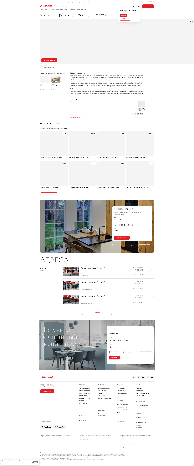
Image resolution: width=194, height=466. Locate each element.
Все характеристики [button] (75, 117)
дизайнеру (77, 1)
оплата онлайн (85, 1)
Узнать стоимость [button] (49, 60)
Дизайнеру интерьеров (142, 393)
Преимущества (83, 403)
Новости (138, 420)
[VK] (134, 377)
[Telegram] (152, 377)
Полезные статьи (103, 390)
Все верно (123, 15)
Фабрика (138, 417)
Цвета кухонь (101, 408)
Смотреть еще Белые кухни (48, 194)
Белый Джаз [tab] (50, 128)
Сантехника (82, 418)
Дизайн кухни (101, 395)
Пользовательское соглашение (126, 441)
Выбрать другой (125, 18)
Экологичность (102, 410)
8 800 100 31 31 (150, 1)
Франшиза (139, 388)
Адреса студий (121, 421)
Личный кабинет (121, 388)
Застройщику (139, 390)
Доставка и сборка (122, 409)
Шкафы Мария (83, 395)
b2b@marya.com (122, 438)
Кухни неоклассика (84, 393)
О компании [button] (85, 6)
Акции (77, 6)
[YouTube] (143, 377)
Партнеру (138, 384)
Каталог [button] (56, 6)
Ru (140, 1)
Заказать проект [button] (148, 6)
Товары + (81, 409)
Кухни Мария (82, 384)
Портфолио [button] (64, 6)
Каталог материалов (103, 404)
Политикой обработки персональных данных (134, 245)
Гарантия (119, 412)
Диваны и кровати (84, 413)
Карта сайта (139, 427)
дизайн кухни (43, 436)
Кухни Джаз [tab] (56, 128)
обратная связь (95, 1)
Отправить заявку (122, 237)
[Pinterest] (147, 377)
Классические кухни (84, 390)
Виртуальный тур (141, 422)
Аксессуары (82, 420)
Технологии (82, 400)
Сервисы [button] (71, 6)
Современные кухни (84, 388)
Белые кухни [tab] (43, 128)
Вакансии (138, 425)
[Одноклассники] (138, 377)
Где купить (119, 418)
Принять (35, 462)
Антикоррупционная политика (125, 447)
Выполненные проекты (104, 388)
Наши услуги (120, 400)
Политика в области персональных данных (128, 444)
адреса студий (104, 1)
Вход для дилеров (140, 401)
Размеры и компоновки (104, 398)
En (142, 1)
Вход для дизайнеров (142, 405)
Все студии (97, 312)
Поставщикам (140, 395)
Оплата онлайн (121, 390)
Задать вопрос (47, 391)
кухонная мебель (68, 435)
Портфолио (101, 384)
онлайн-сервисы (114, 1)
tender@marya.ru (83, 436)
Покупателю (120, 384)
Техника (81, 415)
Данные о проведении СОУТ (86, 439)
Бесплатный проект (122, 404)
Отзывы (100, 393)
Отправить (114, 357)
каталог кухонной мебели (52, 436)
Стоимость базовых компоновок (122, 394)
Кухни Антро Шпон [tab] (64, 128)
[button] (138, 6)
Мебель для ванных (84, 398)
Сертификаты (101, 415)
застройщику (69, 1)
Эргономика (101, 413)
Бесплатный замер (122, 407)
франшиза (62, 1)
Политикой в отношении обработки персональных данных (14, 462)
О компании (139, 413)
